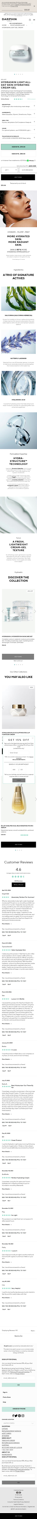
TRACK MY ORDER (8, 1440)
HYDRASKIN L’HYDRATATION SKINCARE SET (17, 636)
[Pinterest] (19, 1415)
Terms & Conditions (18, 1499)
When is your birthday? (19, 764)
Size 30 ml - (18, 154)
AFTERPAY (5, 1436)
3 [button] (18, 74)
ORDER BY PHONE (19, 1409)
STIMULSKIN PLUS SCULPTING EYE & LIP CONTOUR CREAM (16, 733)
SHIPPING (5, 1445)
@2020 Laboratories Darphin (18, 1509)
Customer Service (18, 1490)
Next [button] (33, 611)
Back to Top (18, 1336)
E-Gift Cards (18, 1495)
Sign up (27, 9)
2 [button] (16, 74)
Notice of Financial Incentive (23, 4)
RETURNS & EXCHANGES (11, 1443)
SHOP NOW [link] (26, 15)
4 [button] (20, 74)
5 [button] (22, 74)
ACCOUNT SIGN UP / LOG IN (12, 1448)
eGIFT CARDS (6, 1433)
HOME (4, 25)
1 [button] (14, 74)
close (33, 738)
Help (4, 1402)
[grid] (18, 348)
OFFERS (5, 1429)
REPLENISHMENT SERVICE (11, 1431)
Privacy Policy (14, 6)
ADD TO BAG (18, 177)
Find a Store (7, 1397)
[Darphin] (9, 20)
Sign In (5, 1392)
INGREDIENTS (7, 1455)
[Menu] (34, 19)
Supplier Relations (18, 1504)
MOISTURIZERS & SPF (17, 25)
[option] (18, 51)
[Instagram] (23, 1415)
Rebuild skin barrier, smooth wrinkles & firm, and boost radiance (17, 831)
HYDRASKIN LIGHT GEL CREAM (12, 28)
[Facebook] (13, 1415)
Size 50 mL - (18, 147)
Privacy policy (18, 1497)
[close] (35, 6)
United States (8, 1423)
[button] (34, 19)
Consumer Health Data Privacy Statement (18, 1502)
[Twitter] (16, 1415)
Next (33, 1331)
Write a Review (5, 99)
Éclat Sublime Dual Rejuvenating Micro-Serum (17, 827)
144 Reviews (31, 99)
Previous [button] (3, 611)
